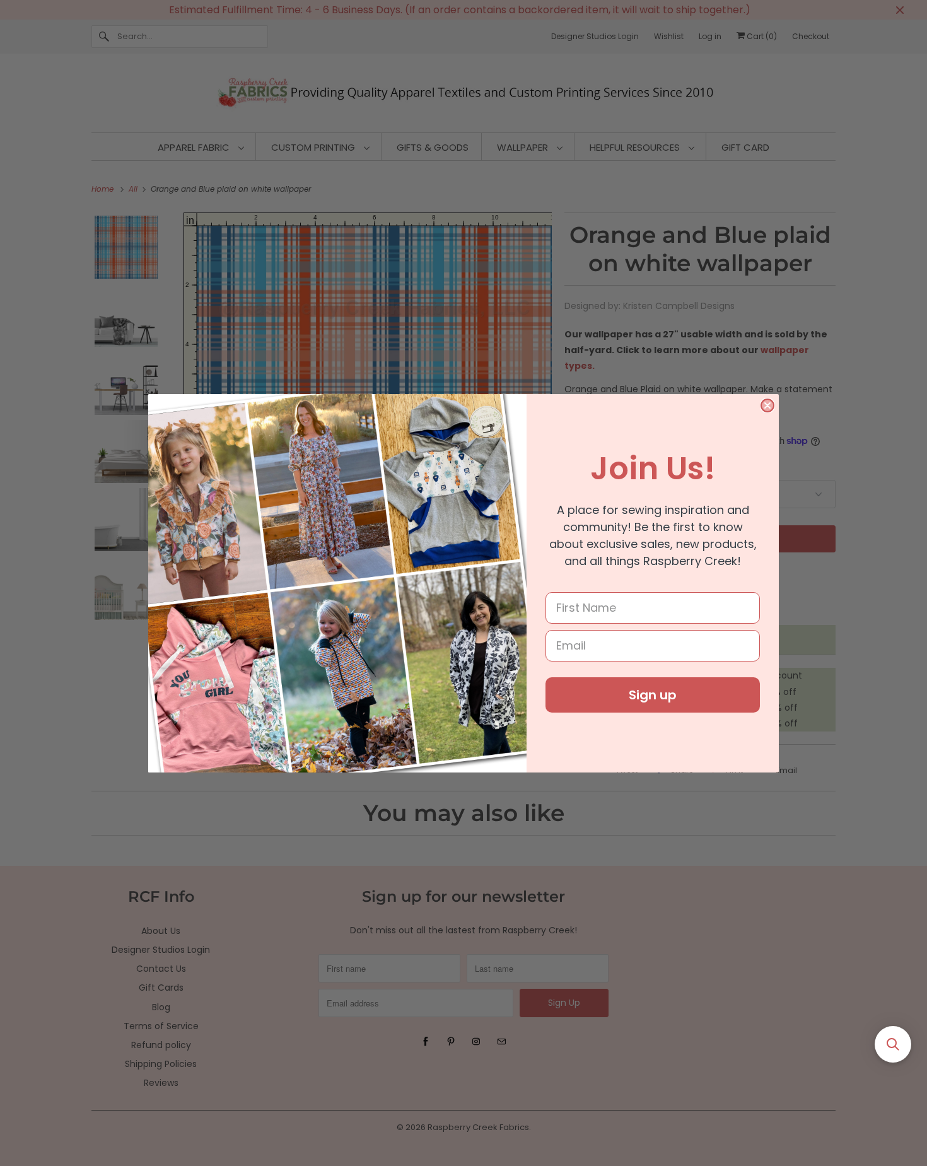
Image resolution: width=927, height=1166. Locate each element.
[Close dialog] (767, 405)
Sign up (653, 695)
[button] (893, 1044)
